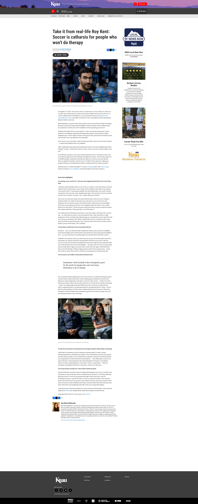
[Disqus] (99, 450)
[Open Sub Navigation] (71, 16)
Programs (62, 16)
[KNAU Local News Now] (133, 37)
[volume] (57, 11)
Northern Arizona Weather (134, 84)
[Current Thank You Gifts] (133, 123)
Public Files (86, 480)
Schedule (54, 16)
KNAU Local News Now (134, 52)
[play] (53, 11)
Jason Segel (105, 167)
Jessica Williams (74, 169)
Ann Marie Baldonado (65, 49)
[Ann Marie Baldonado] (56, 406)
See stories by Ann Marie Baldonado (73, 420)
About (83, 16)
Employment (107, 476)
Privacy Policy (87, 476)
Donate (143, 4)
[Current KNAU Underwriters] (133, 156)
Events (75, 16)
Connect (91, 16)
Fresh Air (87, 394)
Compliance (101, 16)
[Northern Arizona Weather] (133, 71)
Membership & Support (115, 16)
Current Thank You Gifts (133, 141)
